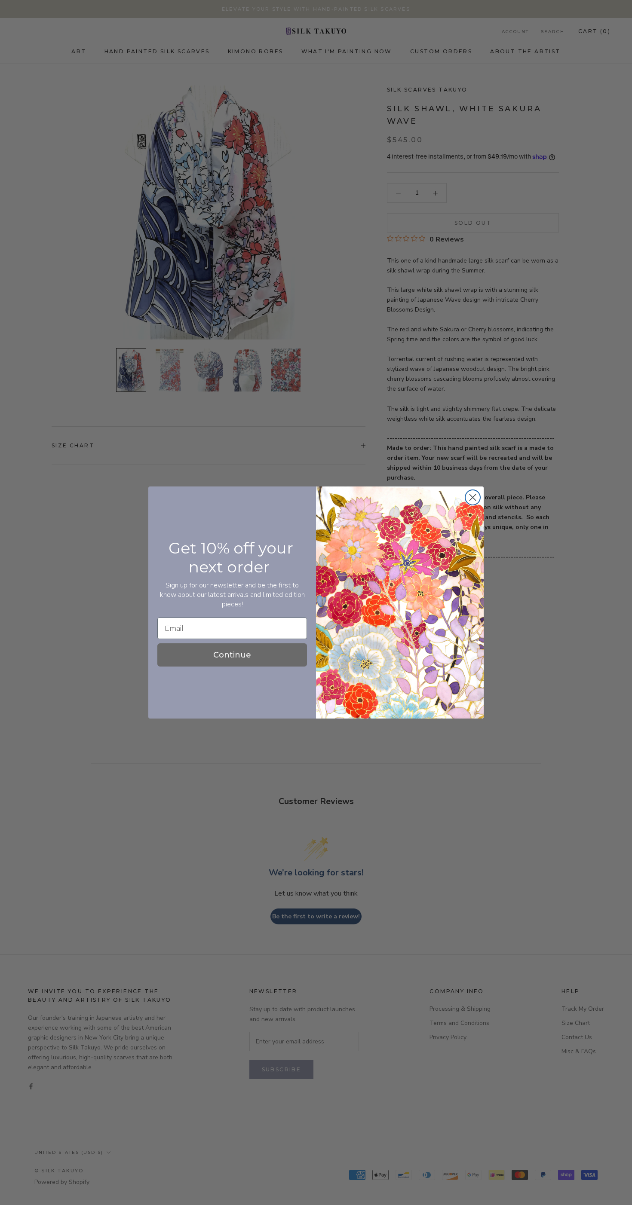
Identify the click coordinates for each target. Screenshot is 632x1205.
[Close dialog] (472, 497)
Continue (232, 655)
